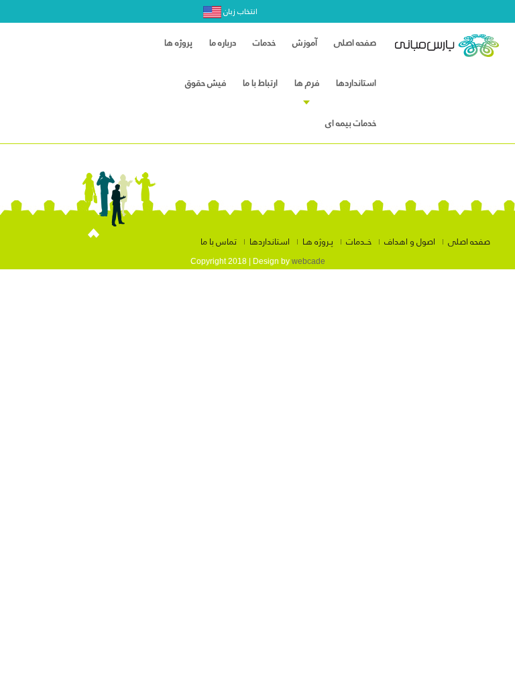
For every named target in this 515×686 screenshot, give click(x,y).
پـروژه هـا (317, 242)
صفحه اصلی (469, 242)
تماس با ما (219, 242)
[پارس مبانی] (447, 49)
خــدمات (358, 242)
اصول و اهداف (409, 242)
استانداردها (269, 242)
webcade (308, 261)
